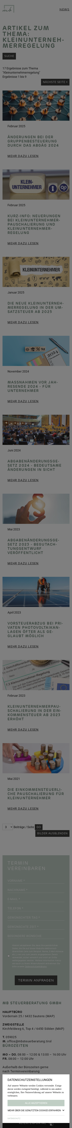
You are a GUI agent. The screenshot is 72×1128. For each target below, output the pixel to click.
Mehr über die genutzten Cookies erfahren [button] (34, 1110)
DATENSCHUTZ (14, 1118)
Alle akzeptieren (36, 1103)
